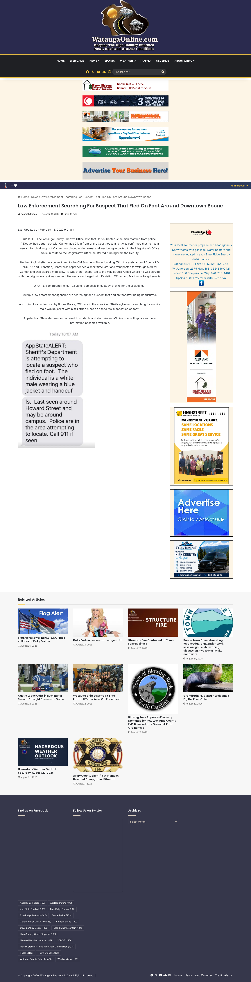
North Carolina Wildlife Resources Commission (46, 946)
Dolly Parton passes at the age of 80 (97, 640)
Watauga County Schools (36, 959)
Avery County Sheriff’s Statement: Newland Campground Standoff (96, 777)
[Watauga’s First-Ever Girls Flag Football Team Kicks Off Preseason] (98, 678)
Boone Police (61, 915)
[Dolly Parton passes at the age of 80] (98, 622)
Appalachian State (32, 902)
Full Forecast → (239, 185)
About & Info (183, 60)
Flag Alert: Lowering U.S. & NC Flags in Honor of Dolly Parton (41, 639)
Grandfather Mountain (67, 927)
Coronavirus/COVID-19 (35, 921)
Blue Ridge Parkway (33, 915)
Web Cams (77, 60)
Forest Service (66, 921)
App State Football (32, 909)
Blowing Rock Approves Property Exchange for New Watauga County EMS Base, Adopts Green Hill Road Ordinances (152, 722)
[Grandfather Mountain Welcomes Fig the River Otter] (208, 678)
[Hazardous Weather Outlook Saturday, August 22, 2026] (43, 752)
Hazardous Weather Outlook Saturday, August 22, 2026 (37, 771)
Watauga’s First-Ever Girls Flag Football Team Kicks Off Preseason (96, 697)
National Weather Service (36, 940)
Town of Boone (48, 952)
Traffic (145, 60)
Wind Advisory (68, 959)
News (93, 60)
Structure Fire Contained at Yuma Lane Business (151, 641)
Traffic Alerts (223, 975)
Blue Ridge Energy (62, 909)
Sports (110, 60)
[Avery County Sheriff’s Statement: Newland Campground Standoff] (98, 755)
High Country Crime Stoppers (38, 934)
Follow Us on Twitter (87, 810)
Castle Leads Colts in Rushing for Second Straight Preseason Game (41, 697)
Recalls (26, 952)
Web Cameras (204, 975)
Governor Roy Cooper (34, 927)
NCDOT (64, 940)
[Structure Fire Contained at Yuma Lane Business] (153, 622)
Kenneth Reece (29, 214)
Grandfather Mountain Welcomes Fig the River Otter (206, 697)
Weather (126, 60)
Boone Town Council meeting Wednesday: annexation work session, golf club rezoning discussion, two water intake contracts (203, 647)
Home (61, 60)
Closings (162, 60)
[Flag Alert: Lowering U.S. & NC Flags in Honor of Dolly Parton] (43, 621)
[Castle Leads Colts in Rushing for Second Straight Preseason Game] (43, 678)
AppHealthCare (61, 902)
